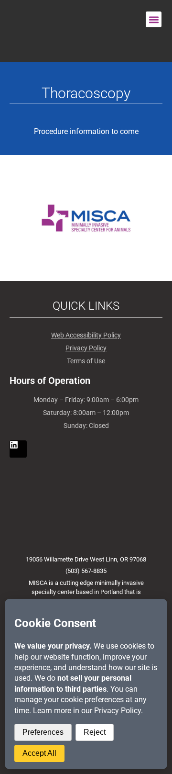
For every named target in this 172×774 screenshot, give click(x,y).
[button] (153, 19)
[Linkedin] (18, 449)
